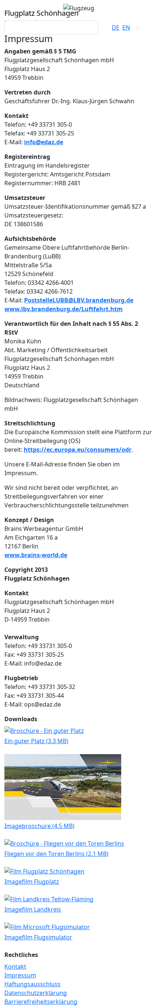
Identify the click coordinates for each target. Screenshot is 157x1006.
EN (126, 27)
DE (115, 27)
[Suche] (105, 27)
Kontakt (15, 966)
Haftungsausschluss (32, 984)
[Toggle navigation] (137, 27)
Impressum (20, 975)
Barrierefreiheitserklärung (40, 1002)
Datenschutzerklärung (35, 993)
